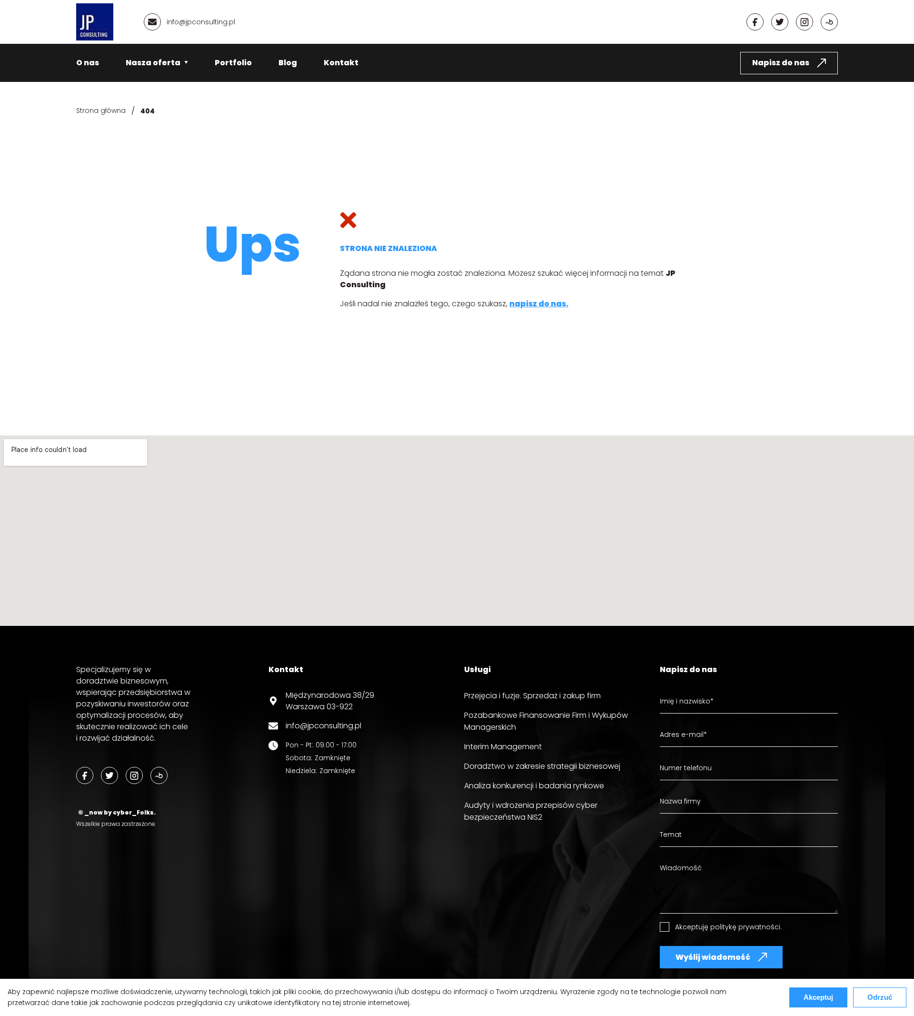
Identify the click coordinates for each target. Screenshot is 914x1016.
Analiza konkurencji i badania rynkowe (534, 785)
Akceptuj (818, 997)
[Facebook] (755, 21)
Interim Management (503, 746)
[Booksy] (829, 21)
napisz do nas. (538, 303)
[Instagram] (804, 21)
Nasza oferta (153, 62)
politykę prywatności (745, 927)
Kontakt (341, 62)
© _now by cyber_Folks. (116, 812)
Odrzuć (879, 997)
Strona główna (101, 110)
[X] (779, 21)
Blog (287, 62)
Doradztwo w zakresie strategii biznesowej (542, 766)
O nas (87, 62)
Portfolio (233, 62)
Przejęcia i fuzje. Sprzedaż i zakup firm (532, 695)
